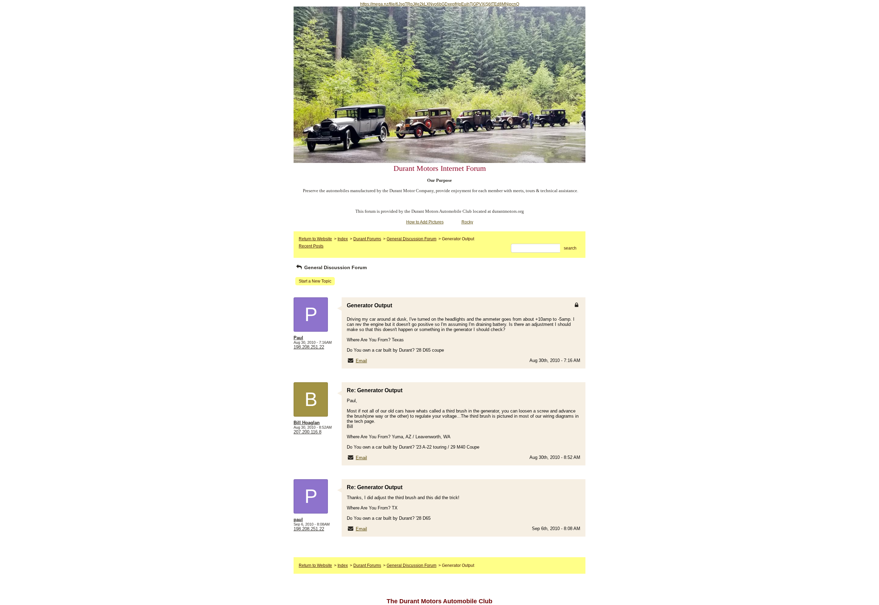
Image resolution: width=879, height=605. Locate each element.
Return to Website (315, 238)
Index (343, 238)
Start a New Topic (315, 281)
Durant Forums (367, 238)
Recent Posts (311, 246)
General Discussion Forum (411, 238)
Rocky (467, 222)
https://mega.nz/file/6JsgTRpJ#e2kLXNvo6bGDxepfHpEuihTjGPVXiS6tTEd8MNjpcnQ (439, 4)
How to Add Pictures (425, 222)
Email (361, 360)
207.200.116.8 (307, 431)
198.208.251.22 (309, 347)
